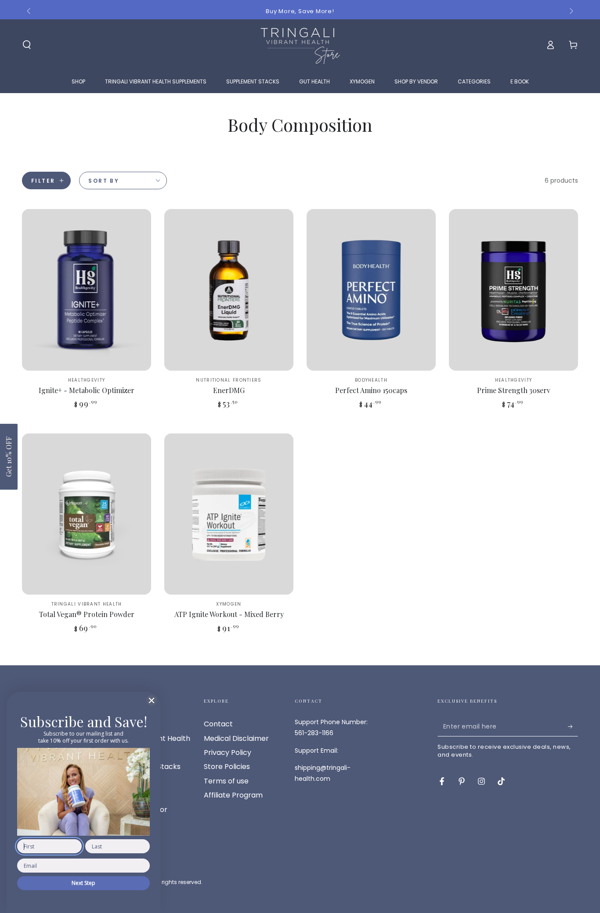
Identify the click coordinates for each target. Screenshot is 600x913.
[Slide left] (29, 11)
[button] (9, 457)
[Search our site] (26, 44)
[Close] (151, 700)
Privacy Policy (227, 752)
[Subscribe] (573, 726)
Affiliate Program (233, 795)
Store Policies (227, 766)
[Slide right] (570, 11)
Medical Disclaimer (236, 738)
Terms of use (226, 781)
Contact (218, 724)
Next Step (83, 883)
